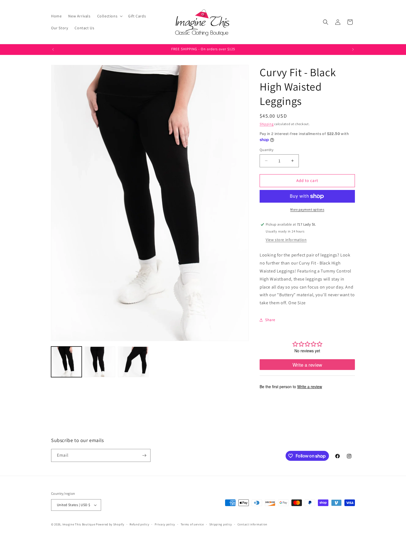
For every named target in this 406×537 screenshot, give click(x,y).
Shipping (267, 124)
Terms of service (192, 524)
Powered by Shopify (110, 524)
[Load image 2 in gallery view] (100, 361)
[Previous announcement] (53, 49)
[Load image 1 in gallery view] (66, 361)
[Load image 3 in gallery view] (133, 361)
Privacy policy (165, 524)
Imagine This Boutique (78, 524)
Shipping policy (220, 524)
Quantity (266, 149)
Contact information (252, 524)
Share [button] (270, 319)
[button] (109, 16)
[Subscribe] (144, 455)
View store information (286, 239)
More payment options (307, 209)
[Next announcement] (353, 49)
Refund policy (139, 524)
